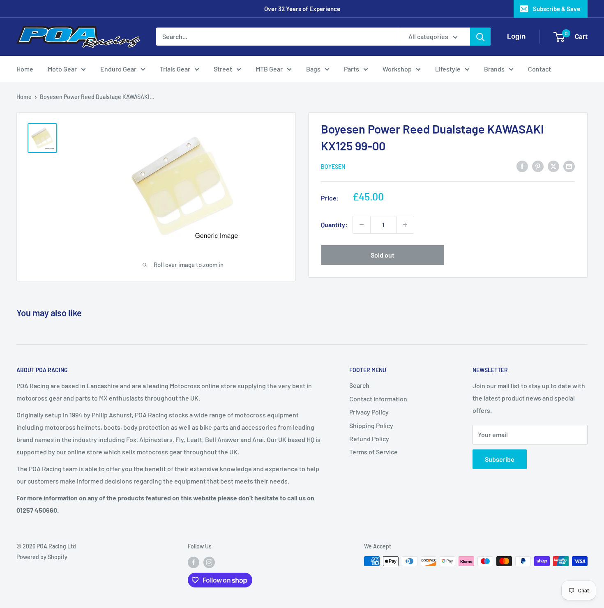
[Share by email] (569, 165)
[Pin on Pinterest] (538, 165)
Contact (539, 69)
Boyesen (333, 166)
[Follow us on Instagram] (209, 562)
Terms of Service (373, 452)
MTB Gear (269, 69)
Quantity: (334, 224)
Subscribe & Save (556, 8)
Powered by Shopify (41, 556)
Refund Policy (369, 438)
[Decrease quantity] (361, 224)
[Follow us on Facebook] (193, 562)
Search (359, 385)
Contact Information (378, 399)
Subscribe (499, 459)
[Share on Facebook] (522, 165)
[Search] (480, 37)
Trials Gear (175, 69)
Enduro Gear (118, 69)
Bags (313, 69)
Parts (351, 69)
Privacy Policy (369, 412)
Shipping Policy (371, 425)
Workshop (397, 69)
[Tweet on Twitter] (553, 165)
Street (223, 69)
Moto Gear (62, 69)
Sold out (382, 255)
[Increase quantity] (405, 224)
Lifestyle (448, 69)
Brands (494, 69)
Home (24, 69)
